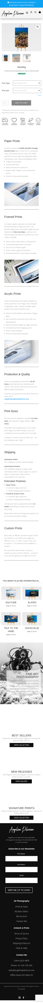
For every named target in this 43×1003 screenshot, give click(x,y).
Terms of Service (21, 933)
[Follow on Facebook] (23, 998)
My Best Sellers (21, 911)
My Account (21, 916)
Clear (39, 95)
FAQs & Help (21, 948)
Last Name (21, 864)
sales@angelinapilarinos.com (22, 970)
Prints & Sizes (21, 906)
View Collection (21, 745)
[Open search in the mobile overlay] (35, 12)
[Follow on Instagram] (20, 998)
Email (21, 875)
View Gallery (21, 781)
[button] (38, 27)
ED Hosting (15, 986)
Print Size (5, 90)
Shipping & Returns (21, 943)
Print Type (6, 83)
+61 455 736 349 (24, 965)
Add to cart (21, 103)
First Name (21, 854)
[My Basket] (40, 12)
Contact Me (21, 921)
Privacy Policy (22, 938)
